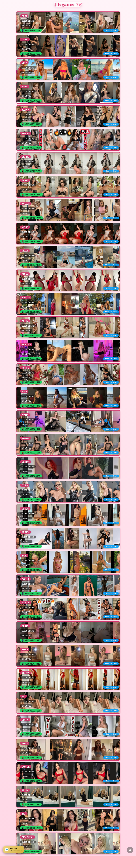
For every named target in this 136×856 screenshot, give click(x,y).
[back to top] (130, 850)
